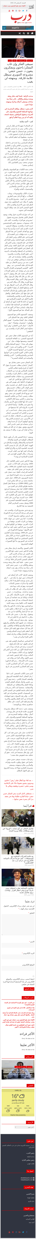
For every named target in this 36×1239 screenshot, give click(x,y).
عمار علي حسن (16, 89)
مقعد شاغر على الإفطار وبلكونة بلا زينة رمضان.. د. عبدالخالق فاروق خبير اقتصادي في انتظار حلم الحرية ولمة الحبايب (18, 1072)
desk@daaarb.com (27, 1178)
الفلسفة (10, 86)
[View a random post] (20, 33)
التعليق (31, 913)
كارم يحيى (9, 89)
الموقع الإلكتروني (28, 965)
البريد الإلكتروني (28, 953)
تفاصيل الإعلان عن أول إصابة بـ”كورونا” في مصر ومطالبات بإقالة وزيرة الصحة (18, 830)
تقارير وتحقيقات (22, 60)
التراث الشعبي (16, 86)
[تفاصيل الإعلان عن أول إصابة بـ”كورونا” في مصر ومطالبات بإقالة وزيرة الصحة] (18, 810)
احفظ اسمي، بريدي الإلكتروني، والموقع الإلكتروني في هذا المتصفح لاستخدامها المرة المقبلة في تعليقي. (18, 981)
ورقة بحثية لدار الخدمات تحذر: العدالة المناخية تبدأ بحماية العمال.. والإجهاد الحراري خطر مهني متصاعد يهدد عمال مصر (18, 1015)
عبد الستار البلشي (25, 89)
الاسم (31, 942)
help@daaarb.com (27, 1180)
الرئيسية (30, 60)
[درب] (32, 33)
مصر (10, 60)
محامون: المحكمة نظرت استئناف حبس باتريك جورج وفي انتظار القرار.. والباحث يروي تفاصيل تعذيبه (19, 890)
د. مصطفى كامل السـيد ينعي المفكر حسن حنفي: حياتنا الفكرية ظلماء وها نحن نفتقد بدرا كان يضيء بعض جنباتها (18, 796)
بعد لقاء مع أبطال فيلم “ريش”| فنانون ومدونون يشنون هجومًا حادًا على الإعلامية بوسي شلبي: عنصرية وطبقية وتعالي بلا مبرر (18, 784)
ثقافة (14, 60)
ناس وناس (18, 1067)
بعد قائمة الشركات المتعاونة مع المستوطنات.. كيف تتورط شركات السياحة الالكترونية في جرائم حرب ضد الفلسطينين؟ (18, 859)
